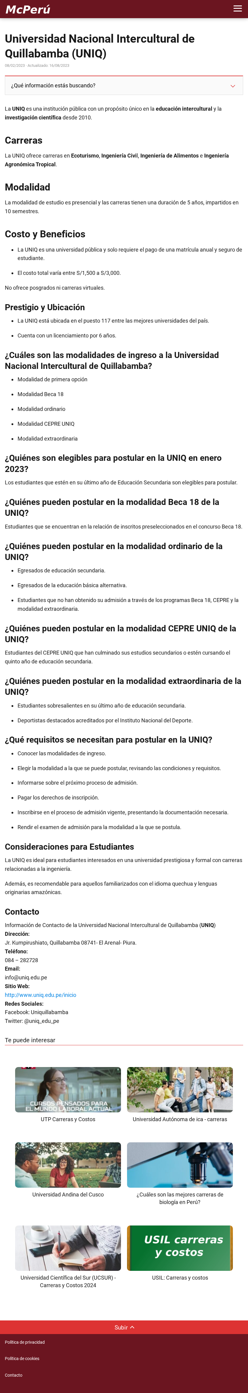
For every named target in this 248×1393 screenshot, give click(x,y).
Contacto (13, 1375)
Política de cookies (22, 1358)
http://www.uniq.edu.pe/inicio (40, 995)
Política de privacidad (25, 1342)
